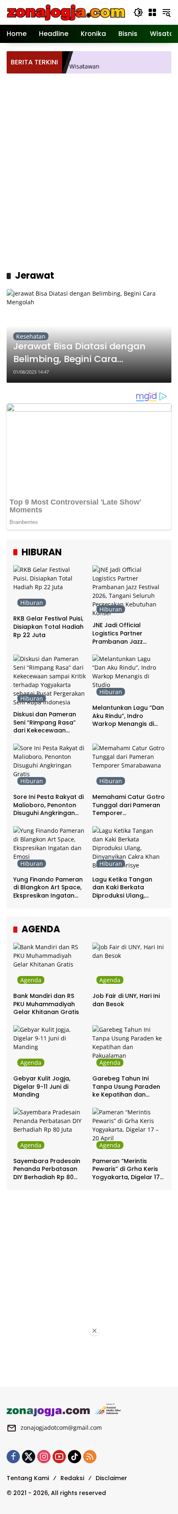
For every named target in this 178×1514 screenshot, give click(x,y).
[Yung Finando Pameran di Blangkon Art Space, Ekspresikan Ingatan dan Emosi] (49, 849)
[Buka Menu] (152, 12)
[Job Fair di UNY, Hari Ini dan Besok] (128, 965)
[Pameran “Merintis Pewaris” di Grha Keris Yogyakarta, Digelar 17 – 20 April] (128, 1130)
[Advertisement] (89, 170)
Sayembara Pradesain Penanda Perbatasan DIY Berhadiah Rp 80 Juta (46, 1169)
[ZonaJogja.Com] (66, 12)
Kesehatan (31, 336)
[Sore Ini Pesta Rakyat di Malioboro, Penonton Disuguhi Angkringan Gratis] (49, 766)
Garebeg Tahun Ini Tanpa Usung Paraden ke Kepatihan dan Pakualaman (126, 1087)
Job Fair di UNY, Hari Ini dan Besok (126, 1000)
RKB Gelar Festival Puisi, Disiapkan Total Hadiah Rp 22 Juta (48, 627)
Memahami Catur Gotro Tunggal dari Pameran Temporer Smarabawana (128, 805)
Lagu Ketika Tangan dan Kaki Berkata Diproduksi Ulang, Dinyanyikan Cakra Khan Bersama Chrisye (126, 888)
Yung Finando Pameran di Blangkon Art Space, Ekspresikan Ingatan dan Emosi (48, 888)
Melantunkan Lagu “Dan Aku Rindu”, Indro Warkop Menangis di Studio (128, 716)
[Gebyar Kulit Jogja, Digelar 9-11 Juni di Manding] (49, 1048)
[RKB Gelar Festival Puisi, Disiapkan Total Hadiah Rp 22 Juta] (49, 588)
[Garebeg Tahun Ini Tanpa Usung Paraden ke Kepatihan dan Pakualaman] (128, 1048)
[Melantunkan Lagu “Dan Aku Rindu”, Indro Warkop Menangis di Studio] (128, 677)
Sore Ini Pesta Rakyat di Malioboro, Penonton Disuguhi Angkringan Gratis (48, 805)
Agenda (30, 980)
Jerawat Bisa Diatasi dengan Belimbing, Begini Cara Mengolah (79, 353)
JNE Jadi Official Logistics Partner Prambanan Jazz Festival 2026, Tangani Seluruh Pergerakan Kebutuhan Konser (125, 633)
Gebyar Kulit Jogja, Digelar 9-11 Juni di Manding (41, 1087)
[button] (138, 12)
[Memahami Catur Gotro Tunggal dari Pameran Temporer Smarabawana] (128, 766)
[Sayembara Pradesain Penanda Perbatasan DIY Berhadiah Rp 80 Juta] (49, 1130)
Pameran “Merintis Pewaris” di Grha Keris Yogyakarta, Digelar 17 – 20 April (126, 1169)
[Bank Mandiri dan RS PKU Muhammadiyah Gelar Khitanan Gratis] (49, 965)
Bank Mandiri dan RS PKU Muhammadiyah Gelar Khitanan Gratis (46, 1004)
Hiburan (31, 603)
